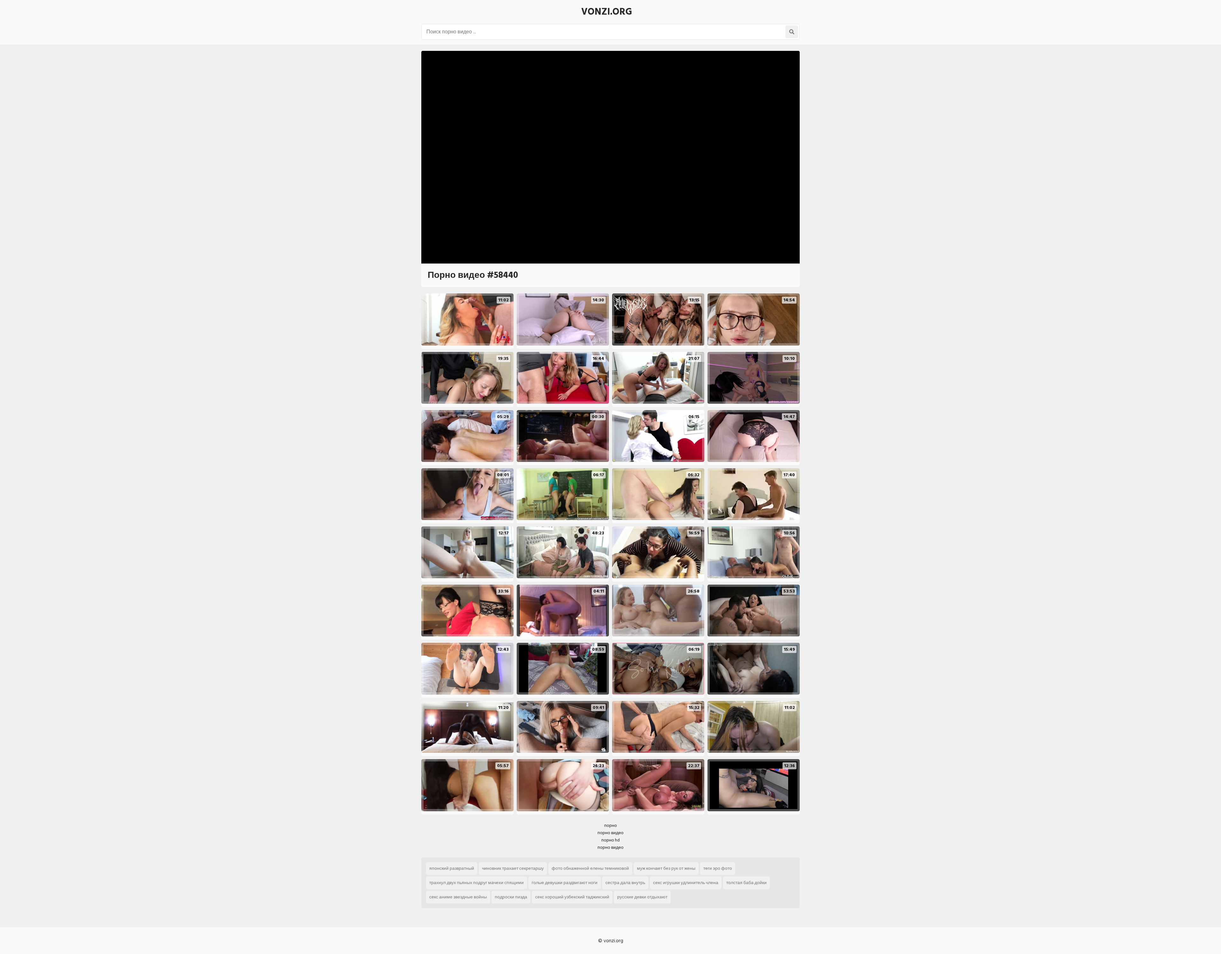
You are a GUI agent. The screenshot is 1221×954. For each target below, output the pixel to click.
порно (610, 825)
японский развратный (451, 868)
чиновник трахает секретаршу (513, 868)
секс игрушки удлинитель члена (685, 882)
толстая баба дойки (746, 882)
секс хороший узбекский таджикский (572, 897)
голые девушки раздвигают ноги (564, 882)
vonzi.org (606, 11)
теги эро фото (717, 868)
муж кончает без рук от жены (666, 868)
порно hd (610, 840)
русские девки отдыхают (642, 897)
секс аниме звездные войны (458, 897)
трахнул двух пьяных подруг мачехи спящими (476, 882)
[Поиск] (791, 31)
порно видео (610, 832)
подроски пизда (511, 897)
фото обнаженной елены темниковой (590, 868)
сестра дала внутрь (625, 882)
